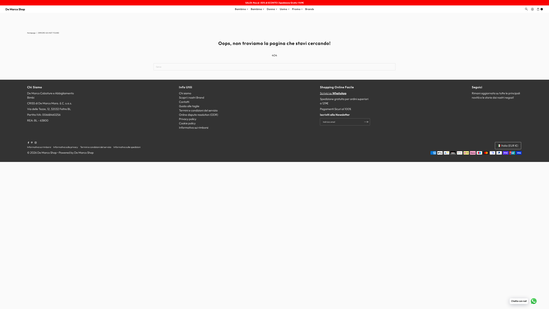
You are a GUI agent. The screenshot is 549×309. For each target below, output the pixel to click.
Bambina (256, 9)
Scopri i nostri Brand (191, 97)
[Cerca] (526, 9)
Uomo (283, 9)
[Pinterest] (32, 142)
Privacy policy (187, 119)
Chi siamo (185, 93)
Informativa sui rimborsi (193, 127)
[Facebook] (28, 142)
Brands (309, 9)
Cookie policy (187, 123)
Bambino (240, 9)
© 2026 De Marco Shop (42, 152)
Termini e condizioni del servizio (198, 110)
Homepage (31, 33)
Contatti (184, 102)
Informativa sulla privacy (65, 147)
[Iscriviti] (366, 121)
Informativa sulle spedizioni (127, 147)
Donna (271, 9)
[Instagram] (36, 142)
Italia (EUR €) (509, 145)
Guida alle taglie (189, 106)
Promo (296, 9)
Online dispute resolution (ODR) (198, 114)
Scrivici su (333, 93)
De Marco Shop (15, 9)
